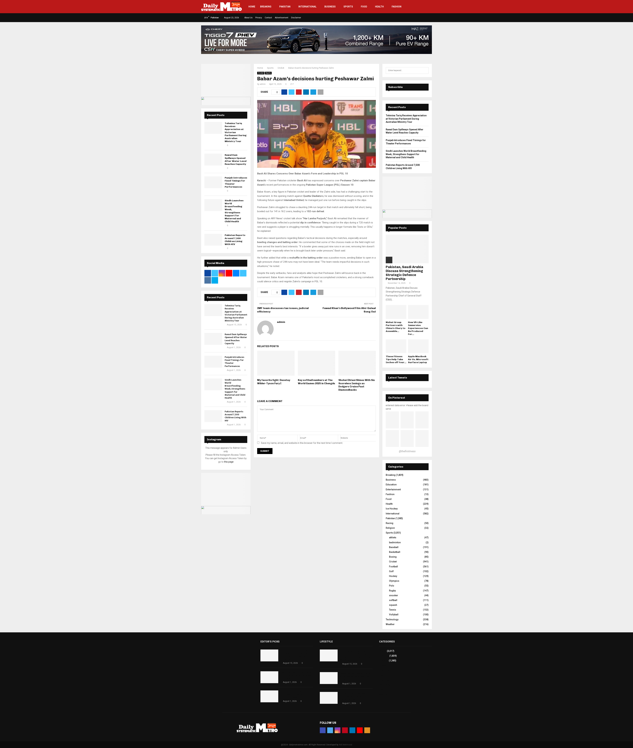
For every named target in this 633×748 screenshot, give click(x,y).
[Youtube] (360, 730)
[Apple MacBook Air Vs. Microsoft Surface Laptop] (418, 346)
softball (393, 600)
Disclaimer (296, 17)
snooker (393, 595)
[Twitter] (330, 730)
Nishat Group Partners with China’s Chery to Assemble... (395, 327)
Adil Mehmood (345, 745)
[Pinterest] (345, 730)
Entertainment (393, 489)
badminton (395, 542)
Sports (348, 6)
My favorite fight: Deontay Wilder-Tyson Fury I (273, 382)
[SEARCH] (425, 70)
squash (393, 605)
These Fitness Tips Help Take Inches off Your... (396, 359)
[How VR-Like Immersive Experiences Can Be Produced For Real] (418, 312)
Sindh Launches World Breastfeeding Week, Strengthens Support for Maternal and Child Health (234, 211)
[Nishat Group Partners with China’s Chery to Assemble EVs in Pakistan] (396, 312)
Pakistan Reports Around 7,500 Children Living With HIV (235, 240)
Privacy (258, 17)
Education (391, 484)
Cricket (261, 73)
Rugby (392, 590)
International (307, 6)
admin (263, 84)
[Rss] (367, 730)
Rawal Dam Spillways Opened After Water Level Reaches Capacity (235, 159)
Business (330, 6)
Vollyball (393, 614)
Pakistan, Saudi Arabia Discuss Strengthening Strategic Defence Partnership (404, 273)
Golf (391, 571)
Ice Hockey (392, 508)
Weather (390, 624)
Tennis (392, 609)
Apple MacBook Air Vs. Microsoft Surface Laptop (418, 359)
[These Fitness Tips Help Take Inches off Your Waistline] (396, 346)
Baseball (393, 547)
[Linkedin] (352, 730)
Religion (390, 528)
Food (364, 6)
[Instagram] (337, 730)
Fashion (396, 6)
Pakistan (284, 6)
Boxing (393, 556)
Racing (389, 523)
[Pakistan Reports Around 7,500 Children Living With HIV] (213, 240)
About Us (248, 17)
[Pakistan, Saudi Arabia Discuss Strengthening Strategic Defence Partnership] (407, 249)
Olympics (394, 581)
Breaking (265, 6)
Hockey (393, 576)
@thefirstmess (407, 451)
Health (379, 6)
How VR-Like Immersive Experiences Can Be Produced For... (418, 328)
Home (251, 6)
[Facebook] (323, 730)
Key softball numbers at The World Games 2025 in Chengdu (316, 382)
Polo (391, 585)
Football (393, 566)
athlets (392, 537)
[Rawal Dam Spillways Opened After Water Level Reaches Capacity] (213, 159)
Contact (268, 17)
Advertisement (281, 17)
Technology (392, 619)
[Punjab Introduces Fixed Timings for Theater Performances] (213, 182)
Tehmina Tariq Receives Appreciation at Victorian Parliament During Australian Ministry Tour (235, 132)
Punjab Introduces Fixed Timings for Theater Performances (234, 361)
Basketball (394, 552)
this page (229, 461)
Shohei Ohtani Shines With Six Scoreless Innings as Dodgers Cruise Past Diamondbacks (356, 385)
